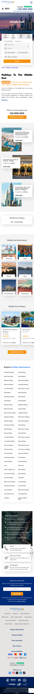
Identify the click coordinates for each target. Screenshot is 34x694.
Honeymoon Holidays (9, 485)
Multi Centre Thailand (23, 429)
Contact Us (7, 614)
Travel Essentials (17, 640)
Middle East (15, 67)
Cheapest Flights (17, 635)
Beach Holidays (22, 473)
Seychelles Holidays (23, 384)
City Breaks (21, 477)
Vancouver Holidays (23, 453)
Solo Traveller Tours (9, 493)
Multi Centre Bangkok (23, 421)
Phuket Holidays (8, 429)
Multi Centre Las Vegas (23, 437)
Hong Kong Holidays (9, 396)
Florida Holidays (8, 433)
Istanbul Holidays (22, 461)
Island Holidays (22, 485)
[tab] (5, 36)
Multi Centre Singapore (24, 417)
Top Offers (6, 498)
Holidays (8, 67)
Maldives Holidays (8, 380)
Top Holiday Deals (22, 493)
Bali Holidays (7, 392)
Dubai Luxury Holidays (9, 481)
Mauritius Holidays (8, 384)
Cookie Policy (8, 624)
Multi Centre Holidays (23, 489)
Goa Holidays (7, 400)
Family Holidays (22, 481)
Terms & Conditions (11, 620)
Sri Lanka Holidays (8, 388)
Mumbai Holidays (8, 404)
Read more (5, 100)
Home (3, 67)
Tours (5, 465)
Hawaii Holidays (22, 433)
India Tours (21, 465)
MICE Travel (5, 617)
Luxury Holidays (8, 489)
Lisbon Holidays (8, 461)
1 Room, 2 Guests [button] (12, 57)
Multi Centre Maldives (23, 380)
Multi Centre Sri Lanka (23, 388)
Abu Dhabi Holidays (9, 372)
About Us (15, 614)
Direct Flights (9, 41)
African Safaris (21, 469)
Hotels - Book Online (16, 617)
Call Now (6, 82)
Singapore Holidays (9, 417)
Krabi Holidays (21, 425)
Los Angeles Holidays (9, 441)
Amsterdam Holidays (9, 457)
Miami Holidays (22, 441)
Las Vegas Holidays (9, 437)
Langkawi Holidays (23, 412)
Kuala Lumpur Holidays (10, 412)
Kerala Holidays (22, 400)
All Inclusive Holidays (9, 473)
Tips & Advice (17, 646)
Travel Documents (24, 620)
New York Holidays (8, 445)
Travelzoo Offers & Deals (22, 498)
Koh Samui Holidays (9, 425)
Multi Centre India (8, 408)
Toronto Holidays (8, 453)
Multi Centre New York (23, 445)
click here (27, 690)
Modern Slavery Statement (22, 624)
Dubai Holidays (22, 372)
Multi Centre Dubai (8, 376)
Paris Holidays (21, 457)
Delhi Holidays (21, 396)
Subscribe (17, 594)
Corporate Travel (25, 614)
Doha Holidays (21, 376)
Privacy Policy (22, 601)
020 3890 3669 (17, 113)
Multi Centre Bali (22, 392)
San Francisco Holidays (24, 449)
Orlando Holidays (8, 449)
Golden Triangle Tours (9, 469)
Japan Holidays (22, 408)
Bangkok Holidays (8, 421)
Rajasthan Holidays (23, 404)
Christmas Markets (8, 477)
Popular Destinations (17, 629)
